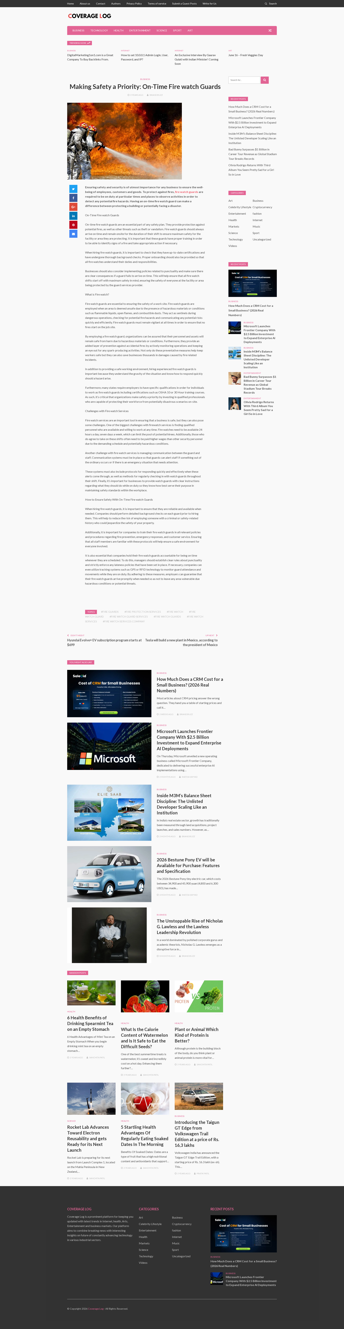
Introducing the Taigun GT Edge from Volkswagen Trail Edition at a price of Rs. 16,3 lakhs (197, 1134)
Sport (177, 30)
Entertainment (140, 30)
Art (190, 30)
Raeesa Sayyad (189, 776)
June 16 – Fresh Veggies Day (245, 55)
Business (78, 30)
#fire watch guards (167, 616)
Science (162, 30)
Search (273, 3)
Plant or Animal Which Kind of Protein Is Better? (196, 1035)
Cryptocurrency (262, 207)
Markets (233, 226)
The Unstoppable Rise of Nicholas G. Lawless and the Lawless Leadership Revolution (190, 926)
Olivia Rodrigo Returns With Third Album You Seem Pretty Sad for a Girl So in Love (251, 169)
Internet (125, 50)
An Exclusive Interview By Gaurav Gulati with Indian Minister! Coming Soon (196, 59)
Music (256, 226)
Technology (99, 30)
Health (118, 30)
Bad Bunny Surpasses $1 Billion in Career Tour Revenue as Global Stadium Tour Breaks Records (252, 154)
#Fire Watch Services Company (124, 621)
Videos (232, 245)
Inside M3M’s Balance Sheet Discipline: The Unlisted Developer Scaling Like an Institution (252, 138)
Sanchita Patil (97, 1057)
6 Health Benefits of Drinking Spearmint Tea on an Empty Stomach (90, 1023)
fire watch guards (186, 191)
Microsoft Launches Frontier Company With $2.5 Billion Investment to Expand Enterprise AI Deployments (252, 122)
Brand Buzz (156, 95)
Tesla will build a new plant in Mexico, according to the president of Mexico (181, 642)
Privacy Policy (134, 3)
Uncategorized (262, 239)
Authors (116, 3)
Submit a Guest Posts (184, 3)
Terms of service (157, 3)
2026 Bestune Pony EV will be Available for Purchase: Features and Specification (188, 865)
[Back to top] (334, 1319)
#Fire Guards (110, 611)
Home (70, 3)
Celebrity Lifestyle (239, 207)
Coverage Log (96, 1308)
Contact (100, 3)
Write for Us (209, 3)
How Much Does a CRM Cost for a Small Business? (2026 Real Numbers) (190, 685)
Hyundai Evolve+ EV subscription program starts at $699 (104, 642)
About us (85, 3)
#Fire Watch (175, 611)
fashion (257, 213)
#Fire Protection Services (143, 611)
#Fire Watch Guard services (129, 616)
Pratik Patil (203, 1173)
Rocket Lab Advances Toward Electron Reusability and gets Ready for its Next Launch (88, 1138)
